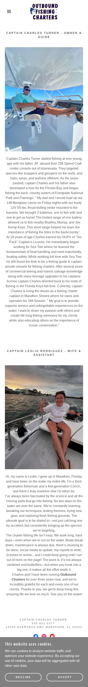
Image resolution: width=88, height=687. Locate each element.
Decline (23, 677)
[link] (44, 11)
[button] (6, 11)
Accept (65, 677)
